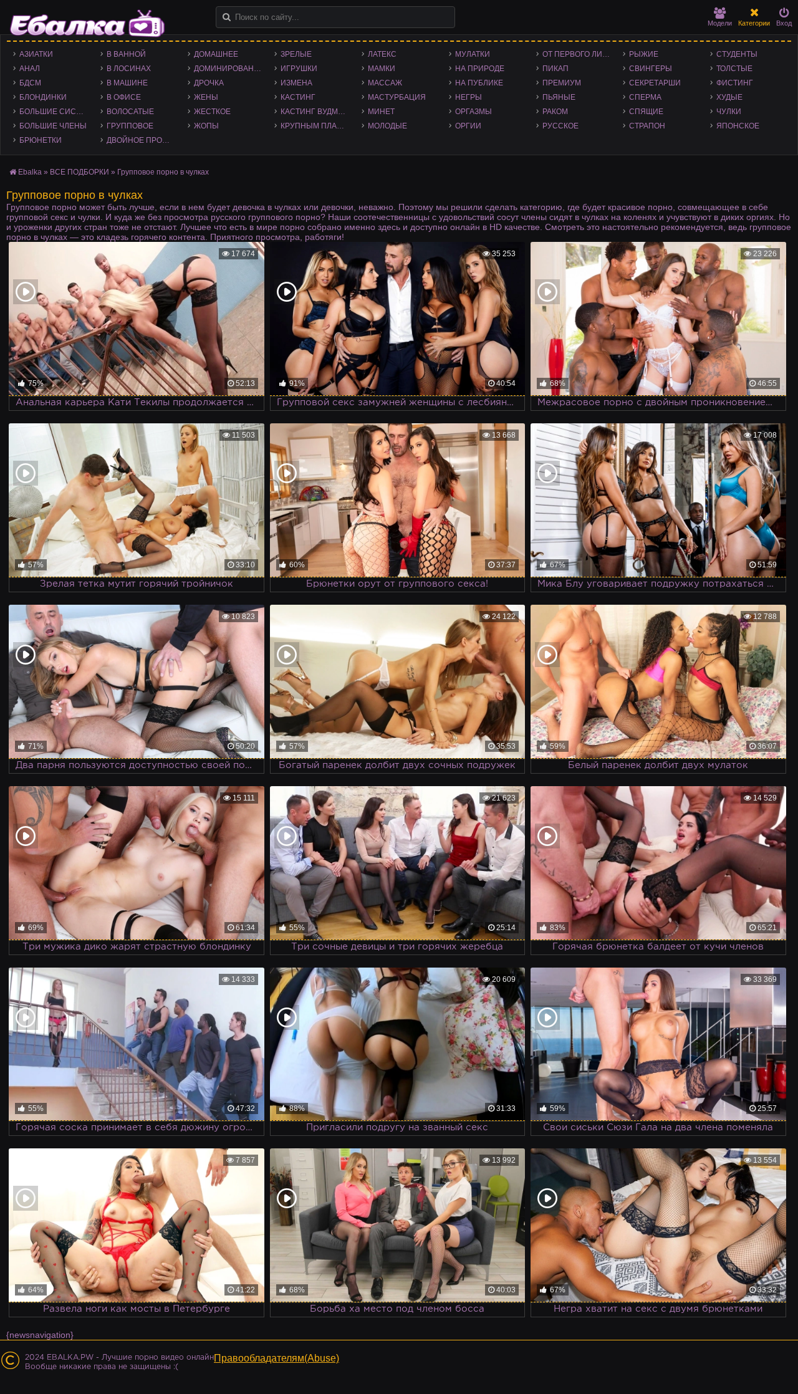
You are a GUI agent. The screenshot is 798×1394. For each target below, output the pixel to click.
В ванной (126, 54)
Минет (381, 111)
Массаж (385, 83)
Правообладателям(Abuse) (276, 1358)
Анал (29, 68)
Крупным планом (317, 126)
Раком (555, 111)
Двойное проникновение (144, 140)
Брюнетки (40, 140)
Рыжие (643, 54)
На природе (479, 68)
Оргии (468, 126)
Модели (720, 23)
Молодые (387, 126)
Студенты (736, 54)
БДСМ (30, 83)
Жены (206, 97)
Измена (296, 83)
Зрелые (296, 54)
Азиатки (36, 54)
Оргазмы (473, 111)
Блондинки (43, 97)
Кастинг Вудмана (317, 111)
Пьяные (558, 97)
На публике (479, 83)
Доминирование (229, 68)
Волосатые (130, 111)
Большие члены (53, 126)
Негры (468, 97)
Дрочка (209, 83)
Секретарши (655, 83)
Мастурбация (397, 97)
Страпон (647, 126)
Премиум (561, 83)
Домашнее (216, 54)
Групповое (130, 126)
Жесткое (212, 111)
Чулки (728, 111)
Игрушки (299, 68)
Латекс (382, 54)
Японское (737, 126)
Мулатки (472, 54)
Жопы (206, 126)
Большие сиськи (55, 111)
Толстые (734, 68)
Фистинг (734, 83)
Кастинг (298, 97)
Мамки (381, 68)
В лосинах (129, 68)
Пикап (555, 68)
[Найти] (227, 17)
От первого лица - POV (579, 54)
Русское (560, 126)
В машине (127, 83)
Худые (729, 97)
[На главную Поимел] (87, 23)
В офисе (124, 97)
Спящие (646, 111)
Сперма (645, 97)
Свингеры (650, 68)
